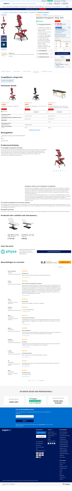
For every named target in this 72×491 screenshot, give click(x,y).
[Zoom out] (58, 171)
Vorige (33, 380)
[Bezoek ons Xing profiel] (54, 443)
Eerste (29, 380)
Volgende (39, 380)
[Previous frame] (63, 171)
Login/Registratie (58, 32)
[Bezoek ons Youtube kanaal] (48, 443)
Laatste (42, 380)
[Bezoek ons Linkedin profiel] (52, 443)
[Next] (4, 49)
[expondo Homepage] (2, 12)
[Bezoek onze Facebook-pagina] (50, 443)
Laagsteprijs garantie (60, 66)
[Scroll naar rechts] (69, 9)
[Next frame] (65, 171)
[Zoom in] (56, 171)
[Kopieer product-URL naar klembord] (62, 16)
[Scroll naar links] (2, 9)
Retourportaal (41, 436)
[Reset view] (60, 171)
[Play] (54, 171)
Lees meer (11, 56)
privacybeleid (42, 424)
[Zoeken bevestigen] (43, 3)
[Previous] (4, 15)
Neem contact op (41, 432)
